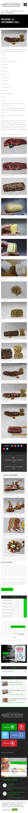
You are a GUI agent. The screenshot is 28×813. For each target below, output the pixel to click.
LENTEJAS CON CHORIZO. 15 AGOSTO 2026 (12, 514)
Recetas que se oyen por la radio (17, 11)
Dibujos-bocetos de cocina (7, 600)
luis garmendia (10, 784)
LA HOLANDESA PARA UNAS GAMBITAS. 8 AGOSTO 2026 (13, 535)
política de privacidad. (21, 634)
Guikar (12, 51)
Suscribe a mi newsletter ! (17, 626)
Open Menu (25, 4)
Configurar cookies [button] (6, 809)
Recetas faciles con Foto (6, 606)
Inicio (2, 11)
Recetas (7, 11)
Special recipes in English (7, 616)
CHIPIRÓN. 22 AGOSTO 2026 (9, 495)
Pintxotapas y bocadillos (7, 603)
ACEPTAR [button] (15, 809)
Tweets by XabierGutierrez (7, 752)
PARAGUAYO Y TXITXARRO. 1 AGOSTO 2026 (12, 555)
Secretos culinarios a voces (7, 612)
